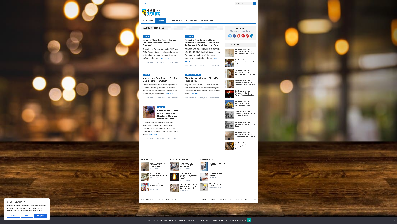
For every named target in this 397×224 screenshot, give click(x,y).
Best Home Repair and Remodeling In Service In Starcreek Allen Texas (243, 103)
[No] (394, 220)
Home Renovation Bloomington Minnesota (158, 174)
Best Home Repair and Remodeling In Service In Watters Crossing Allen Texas (245, 93)
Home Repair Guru (148, 62)
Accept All (40, 216)
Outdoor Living (207, 21)
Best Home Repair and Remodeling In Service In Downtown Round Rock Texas (245, 134)
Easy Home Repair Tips (193, 74)
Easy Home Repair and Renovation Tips (163, 199)
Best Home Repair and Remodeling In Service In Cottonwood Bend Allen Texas (245, 82)
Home (144, 4)
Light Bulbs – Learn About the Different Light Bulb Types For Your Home (188, 176)
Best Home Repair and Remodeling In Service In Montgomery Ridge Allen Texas (245, 72)
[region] (27, 209)
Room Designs (147, 21)
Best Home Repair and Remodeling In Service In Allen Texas (245, 124)
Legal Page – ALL (241, 199)
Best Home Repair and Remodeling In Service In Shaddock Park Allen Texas (244, 51)
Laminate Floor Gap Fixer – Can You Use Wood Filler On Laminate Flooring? (159, 43)
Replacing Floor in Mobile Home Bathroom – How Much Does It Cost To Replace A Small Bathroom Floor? (202, 43)
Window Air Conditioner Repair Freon (217, 164)
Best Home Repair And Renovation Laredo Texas (157, 185)
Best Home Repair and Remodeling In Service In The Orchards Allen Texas (245, 62)
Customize (13, 216)
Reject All (27, 216)
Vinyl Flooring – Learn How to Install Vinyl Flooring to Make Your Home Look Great (167, 115)
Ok (249, 220)
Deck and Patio (191, 21)
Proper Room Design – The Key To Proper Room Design (188, 164)
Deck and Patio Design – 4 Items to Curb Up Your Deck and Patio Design (188, 186)
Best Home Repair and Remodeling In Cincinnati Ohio (157, 164)
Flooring (160, 21)
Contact (213, 199)
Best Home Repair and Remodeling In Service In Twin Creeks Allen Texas (245, 114)
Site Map (253, 199)
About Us (204, 199)
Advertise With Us (226, 199)
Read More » (164, 58)
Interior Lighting (175, 21)
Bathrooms (189, 36)
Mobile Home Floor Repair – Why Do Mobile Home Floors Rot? (160, 79)
